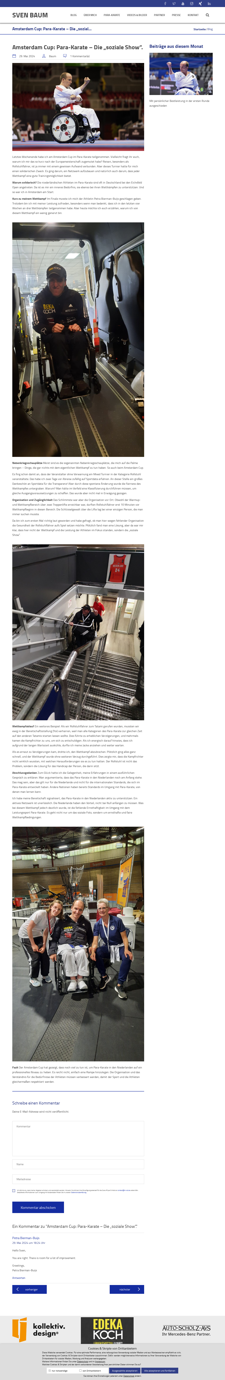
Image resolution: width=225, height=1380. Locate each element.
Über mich (90, 15)
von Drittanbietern (91, 1370)
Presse (176, 15)
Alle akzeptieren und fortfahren (159, 1370)
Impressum (100, 1361)
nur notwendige (59, 1370)
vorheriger (31, 1289)
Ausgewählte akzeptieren (124, 1370)
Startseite (200, 29)
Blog (73, 15)
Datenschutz (82, 1361)
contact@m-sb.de (124, 1190)
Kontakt (193, 15)
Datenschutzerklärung (78, 1192)
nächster (125, 1289)
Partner (159, 15)
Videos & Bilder (137, 15)
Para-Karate (112, 15)
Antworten (18, 1278)
